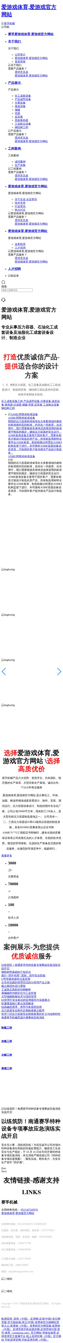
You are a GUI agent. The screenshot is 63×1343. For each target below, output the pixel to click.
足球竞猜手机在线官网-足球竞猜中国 (35, 1329)
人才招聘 (14, 269)
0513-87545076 (29, 1209)
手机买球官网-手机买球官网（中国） (27, 1339)
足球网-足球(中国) (41, 1318)
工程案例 (15, 148)
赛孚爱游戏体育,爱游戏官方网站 (31, 34)
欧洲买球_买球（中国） (15, 1318)
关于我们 (15, 41)
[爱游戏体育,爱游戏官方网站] (3, 301)
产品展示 (15, 83)
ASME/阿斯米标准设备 (21, 456)
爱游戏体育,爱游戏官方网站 (31, 75)
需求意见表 (21, 72)
